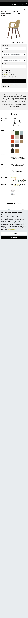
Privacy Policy (11, 229)
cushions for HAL (20, 160)
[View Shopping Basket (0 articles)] (26, 4)
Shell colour (5, 45)
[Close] (26, 1)
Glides (3, 57)
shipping (6, 74)
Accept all (14, 237)
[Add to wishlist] (25, 10)
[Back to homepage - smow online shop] (14, 4)
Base (3, 51)
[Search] (23, 4)
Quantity (4, 63)
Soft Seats (16, 185)
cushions (18, 184)
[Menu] (2, 4)
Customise (14, 233)
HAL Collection (14, 177)
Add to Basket (14, 81)
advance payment (8, 85)
